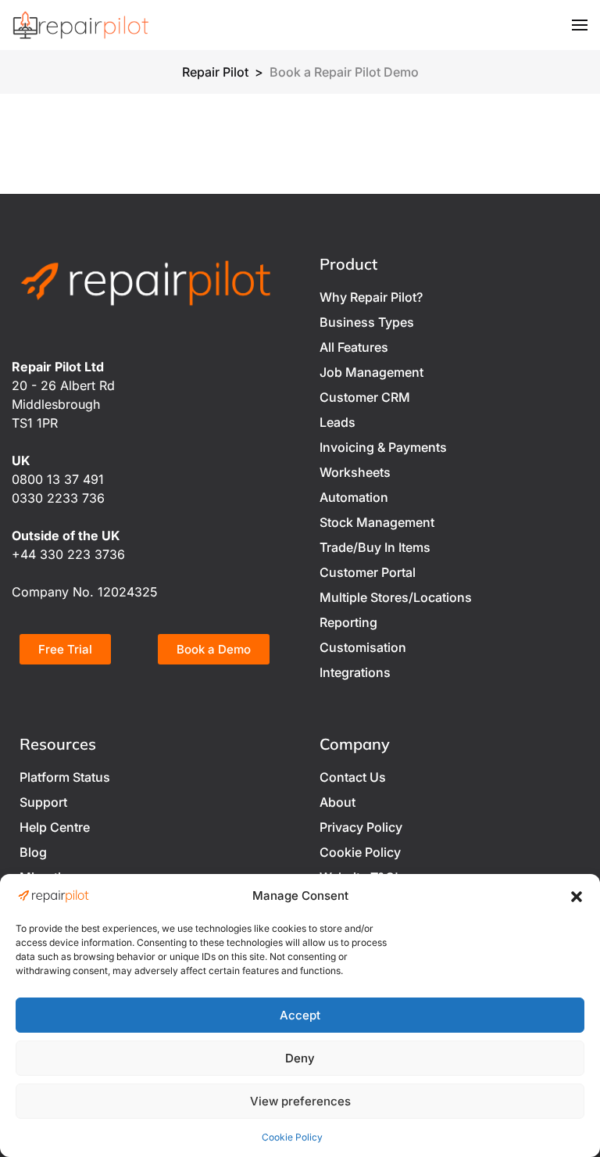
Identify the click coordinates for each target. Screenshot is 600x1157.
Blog (33, 852)
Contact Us (353, 777)
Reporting (348, 622)
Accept (300, 1015)
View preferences (300, 1101)
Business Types (367, 322)
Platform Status (65, 777)
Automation (354, 497)
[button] (576, 896)
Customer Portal (368, 572)
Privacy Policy (361, 827)
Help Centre (55, 827)
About (337, 802)
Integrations (355, 672)
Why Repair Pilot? (371, 297)
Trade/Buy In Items (375, 547)
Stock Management (377, 522)
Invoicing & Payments (383, 447)
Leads (337, 422)
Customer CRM (365, 397)
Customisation (363, 647)
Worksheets (355, 472)
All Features (354, 347)
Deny (300, 1058)
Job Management (371, 372)
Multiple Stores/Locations (396, 597)
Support (43, 802)
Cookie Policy (292, 1137)
